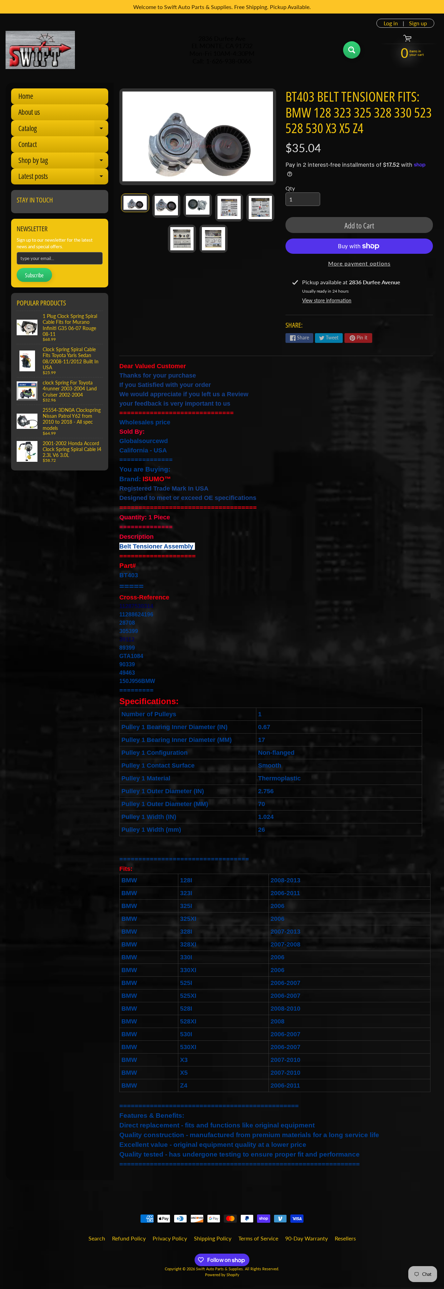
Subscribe (34, 275)
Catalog (63, 129)
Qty (290, 188)
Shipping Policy (212, 1238)
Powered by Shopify (222, 1274)
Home (25, 96)
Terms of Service (258, 1238)
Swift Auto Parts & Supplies (219, 1268)
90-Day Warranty (306, 1238)
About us (29, 112)
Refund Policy (129, 1238)
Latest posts (63, 177)
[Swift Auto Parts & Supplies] (40, 50)
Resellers (345, 1238)
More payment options (359, 263)
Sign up (418, 23)
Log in (391, 23)
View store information (326, 300)
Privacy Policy (170, 1238)
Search (96, 1238)
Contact (27, 144)
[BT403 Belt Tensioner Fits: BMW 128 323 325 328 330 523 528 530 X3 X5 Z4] (135, 202)
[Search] (351, 50)
